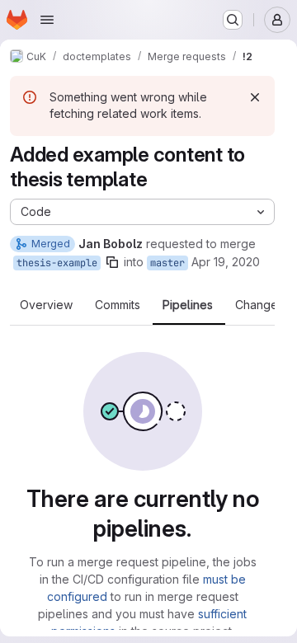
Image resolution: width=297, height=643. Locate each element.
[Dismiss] (255, 97)
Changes (259, 305)
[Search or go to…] (233, 20)
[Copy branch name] (112, 262)
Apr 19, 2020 (225, 262)
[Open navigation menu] (47, 20)
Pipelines (188, 305)
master (167, 263)
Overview (46, 305)
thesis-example (56, 263)
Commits (117, 305)
